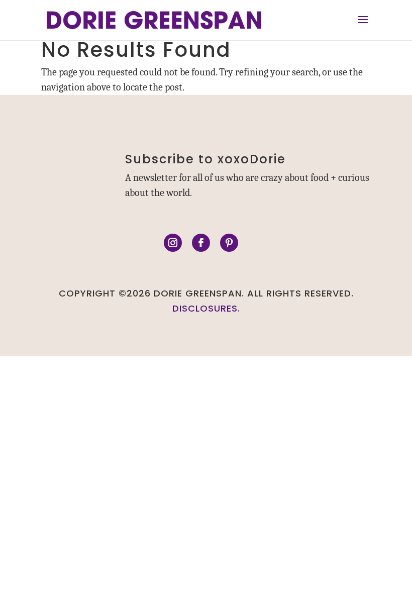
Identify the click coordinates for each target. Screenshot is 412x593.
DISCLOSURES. (206, 308)
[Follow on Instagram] (173, 243)
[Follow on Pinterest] (229, 243)
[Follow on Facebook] (201, 243)
